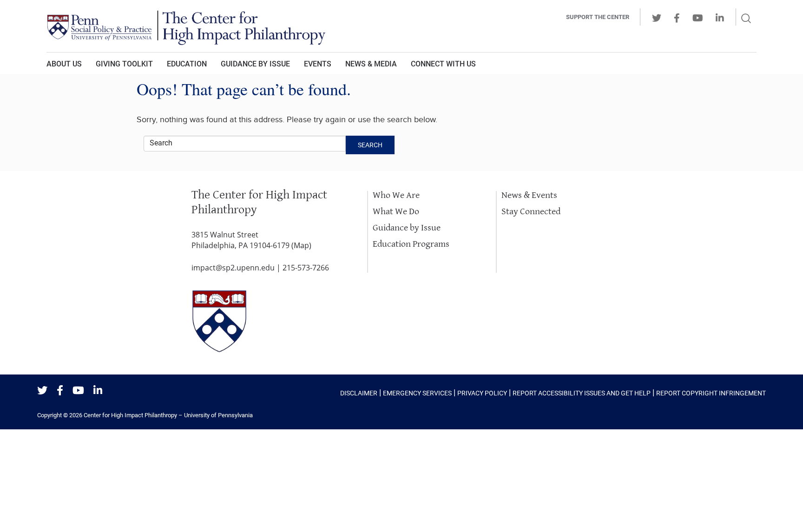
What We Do (396, 211)
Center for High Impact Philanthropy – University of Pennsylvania (168, 415)
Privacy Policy (482, 393)
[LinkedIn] (97, 391)
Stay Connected (530, 211)
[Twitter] (42, 391)
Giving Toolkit (124, 63)
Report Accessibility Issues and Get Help (582, 393)
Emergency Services (417, 393)
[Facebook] (60, 391)
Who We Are (396, 195)
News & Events (529, 195)
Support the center (597, 16)
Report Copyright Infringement (711, 393)
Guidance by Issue (255, 63)
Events (317, 63)
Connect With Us (443, 63)
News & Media (371, 63)
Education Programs (411, 244)
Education (187, 63)
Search (370, 145)
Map (301, 245)
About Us (64, 63)
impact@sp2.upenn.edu (233, 268)
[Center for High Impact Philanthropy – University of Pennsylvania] (273, 26)
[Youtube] (78, 391)
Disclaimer (358, 393)
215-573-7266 (306, 268)
